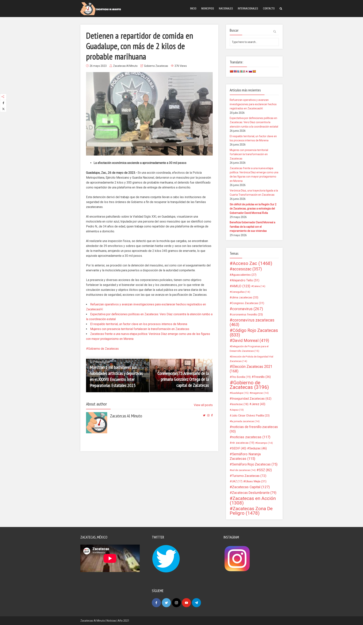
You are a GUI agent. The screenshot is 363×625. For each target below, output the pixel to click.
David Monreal (250, 340)
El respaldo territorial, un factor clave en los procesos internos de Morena (138, 324)
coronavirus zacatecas (252, 322)
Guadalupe (240, 392)
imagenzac (260, 392)
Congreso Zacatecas (248, 303)
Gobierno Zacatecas (156, 65)
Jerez (258, 404)
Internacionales (248, 8)
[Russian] (250, 71)
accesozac (247, 269)
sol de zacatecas (243, 470)
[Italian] (242, 71)
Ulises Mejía (255, 481)
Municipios (207, 8)
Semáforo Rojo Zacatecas (255, 464)
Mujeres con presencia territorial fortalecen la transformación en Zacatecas (139, 329)
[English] (235, 71)
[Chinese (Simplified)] (231, 71)
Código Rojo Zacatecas (254, 332)
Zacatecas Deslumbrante (254, 493)
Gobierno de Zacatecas (103, 348)
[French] (239, 71)
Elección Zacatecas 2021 (251, 368)
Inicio (193, 8)
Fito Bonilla (241, 376)
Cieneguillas (240, 291)
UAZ (237, 481)
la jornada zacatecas (245, 421)
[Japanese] (246, 71)
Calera (259, 286)
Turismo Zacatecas (249, 476)
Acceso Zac (252, 263)
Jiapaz (237, 409)
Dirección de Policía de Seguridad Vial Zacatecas (251, 359)
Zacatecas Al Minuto (125, 65)
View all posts (203, 405)
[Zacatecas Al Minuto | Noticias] (100, 8)
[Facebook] (156, 602)
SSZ (265, 470)
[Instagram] (176, 602)
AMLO (241, 286)
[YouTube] (186, 602)
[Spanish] (254, 71)
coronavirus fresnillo (247, 314)
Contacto (269, 8)
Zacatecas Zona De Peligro (251, 510)
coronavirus (247, 309)
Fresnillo (262, 377)
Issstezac (240, 404)
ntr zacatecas (243, 442)
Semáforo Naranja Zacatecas (245, 456)
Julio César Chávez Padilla (251, 415)
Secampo (265, 442)
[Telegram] (196, 602)
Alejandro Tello (245, 280)
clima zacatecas (245, 297)
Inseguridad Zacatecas (251, 398)
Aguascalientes (244, 274)
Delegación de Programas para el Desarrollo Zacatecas (249, 348)
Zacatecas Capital (251, 487)
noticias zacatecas (251, 437)
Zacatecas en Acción (253, 500)
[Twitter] (166, 602)
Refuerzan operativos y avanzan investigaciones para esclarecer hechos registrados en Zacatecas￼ (253, 104)
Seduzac (258, 448)
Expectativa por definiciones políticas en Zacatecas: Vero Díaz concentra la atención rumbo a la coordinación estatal (254, 122)
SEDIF (239, 448)
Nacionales (226, 8)
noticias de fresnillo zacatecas (254, 429)
